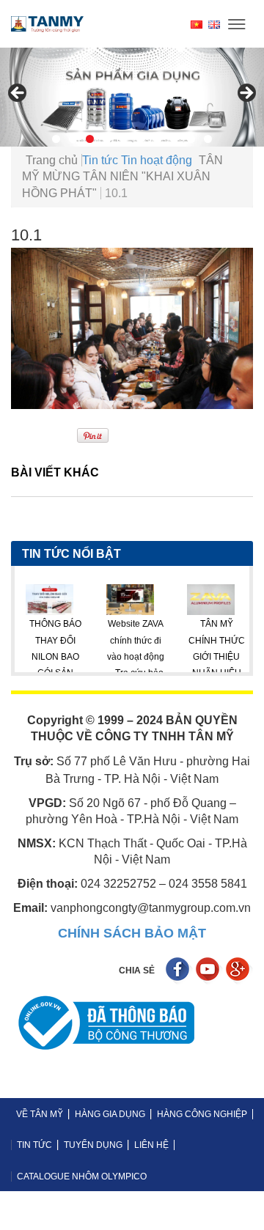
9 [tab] (191, 139)
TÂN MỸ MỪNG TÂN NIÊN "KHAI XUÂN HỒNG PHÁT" (122, 176)
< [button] (18, 94)
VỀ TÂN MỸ (39, 1114)
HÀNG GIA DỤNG (110, 1114)
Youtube (209, 970)
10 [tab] (208, 139)
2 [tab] (73, 139)
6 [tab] (140, 139)
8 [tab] (174, 139)
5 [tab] (124, 139)
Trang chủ (52, 160)
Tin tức (100, 160)
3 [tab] (90, 139)
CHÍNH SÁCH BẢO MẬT (132, 933)
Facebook (179, 970)
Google (239, 970)
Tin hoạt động (156, 160)
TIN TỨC (34, 1145)
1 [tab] (56, 139)
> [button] (246, 94)
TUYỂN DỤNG (93, 1145)
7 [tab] (157, 139)
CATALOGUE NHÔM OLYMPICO (82, 1176)
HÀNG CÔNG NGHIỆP (202, 1114)
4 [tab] (107, 139)
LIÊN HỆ (151, 1145)
